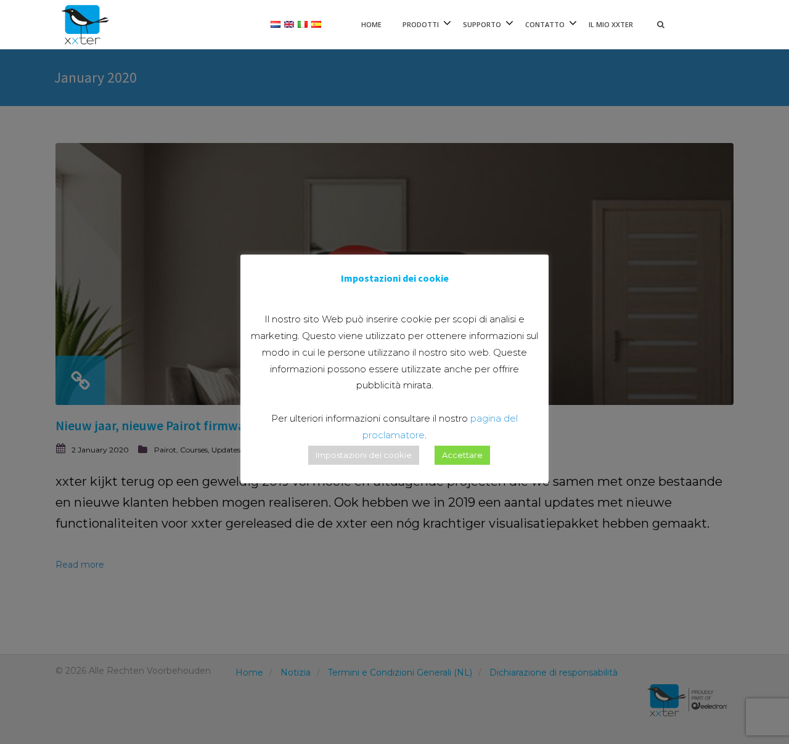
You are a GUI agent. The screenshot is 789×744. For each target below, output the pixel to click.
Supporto (482, 24)
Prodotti (421, 24)
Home (371, 24)
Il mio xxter (611, 24)
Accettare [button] (462, 455)
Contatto (545, 24)
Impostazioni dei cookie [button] (364, 455)
